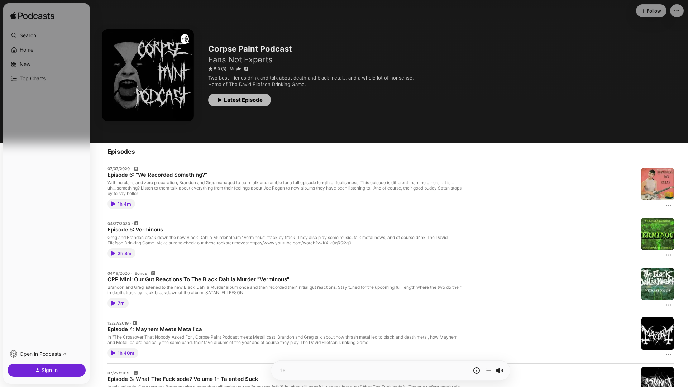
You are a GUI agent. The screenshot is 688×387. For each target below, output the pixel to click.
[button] (46, 35)
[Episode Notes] (476, 371)
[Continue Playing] (488, 371)
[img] (32, 16)
